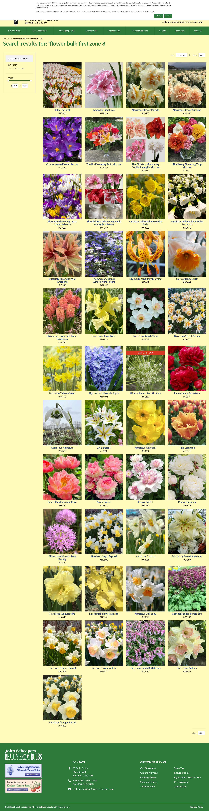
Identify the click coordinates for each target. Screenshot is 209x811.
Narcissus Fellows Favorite (103, 613)
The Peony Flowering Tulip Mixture (187, 166)
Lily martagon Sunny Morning (145, 278)
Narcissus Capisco (145, 556)
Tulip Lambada (187, 447)
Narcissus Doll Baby (145, 613)
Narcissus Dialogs (187, 668)
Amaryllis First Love (104, 109)
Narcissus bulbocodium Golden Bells (145, 223)
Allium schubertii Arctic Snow (145, 393)
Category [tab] (12, 65)
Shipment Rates (148, 781)
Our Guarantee (148, 768)
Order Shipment (149, 772)
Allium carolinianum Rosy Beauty (62, 558)
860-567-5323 (85, 784)
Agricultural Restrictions (187, 777)
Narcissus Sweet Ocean (187, 336)
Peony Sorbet (103, 502)
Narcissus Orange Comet (62, 668)
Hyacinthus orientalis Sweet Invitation (62, 337)
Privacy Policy (196, 806)
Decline (168, 16)
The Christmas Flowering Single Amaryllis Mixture (104, 223)
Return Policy (181, 772)
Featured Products (15, 69)
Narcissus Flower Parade (145, 109)
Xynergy (62, 806)
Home (5, 39)
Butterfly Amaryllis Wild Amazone (62, 280)
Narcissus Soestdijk (187, 278)
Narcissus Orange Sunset (62, 722)
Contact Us (180, 786)
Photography (181, 781)
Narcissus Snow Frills (104, 336)
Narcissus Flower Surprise (187, 109)
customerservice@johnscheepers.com (181, 21)
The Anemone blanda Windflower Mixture (103, 280)
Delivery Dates (148, 777)
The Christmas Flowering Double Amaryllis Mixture (145, 166)
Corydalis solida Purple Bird (187, 613)
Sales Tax (179, 768)
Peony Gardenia (187, 502)
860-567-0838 (89, 780)
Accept (159, 16)
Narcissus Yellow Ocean (62, 393)
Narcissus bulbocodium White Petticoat (187, 223)
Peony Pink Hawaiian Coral (62, 502)
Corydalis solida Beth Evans (145, 668)
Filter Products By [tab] (18, 58)
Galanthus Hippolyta (62, 447)
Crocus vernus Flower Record (62, 164)
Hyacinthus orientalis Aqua (104, 393)
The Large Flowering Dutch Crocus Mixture (62, 223)
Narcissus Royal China (145, 336)
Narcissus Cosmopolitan (104, 668)
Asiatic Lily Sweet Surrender (187, 556)
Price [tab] (10, 78)
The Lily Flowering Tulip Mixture (103, 164)
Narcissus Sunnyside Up (62, 613)
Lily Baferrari (104, 447)
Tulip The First (62, 109)
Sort (172, 55)
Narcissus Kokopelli (145, 447)
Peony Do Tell (145, 502)
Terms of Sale (147, 786)
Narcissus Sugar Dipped (104, 556)
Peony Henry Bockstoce (187, 393)
